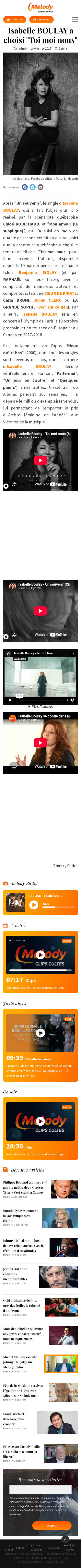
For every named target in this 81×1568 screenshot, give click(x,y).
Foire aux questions (36, 1547)
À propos (9, 1547)
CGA (57, 1547)
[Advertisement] (40, 533)
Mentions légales (69, 1547)
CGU (49, 1547)
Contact (20, 1547)
